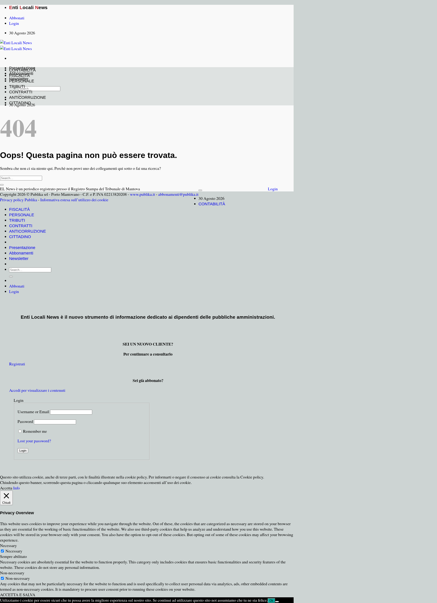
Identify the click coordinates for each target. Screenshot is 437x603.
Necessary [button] (8, 545)
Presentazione (22, 247)
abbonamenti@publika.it (178, 194)
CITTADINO (20, 103)
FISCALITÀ (19, 75)
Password (25, 421)
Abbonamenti (21, 253)
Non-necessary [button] (12, 572)
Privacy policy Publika (18, 199)
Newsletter (18, 258)
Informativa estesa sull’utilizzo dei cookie (74, 199)
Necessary (13, 551)
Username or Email (33, 411)
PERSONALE (21, 81)
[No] (277, 601)
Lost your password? (34, 440)
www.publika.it (142, 194)
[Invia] (2, 185)
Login (273, 188)
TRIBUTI (17, 86)
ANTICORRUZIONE (27, 97)
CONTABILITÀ (22, 70)
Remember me (35, 431)
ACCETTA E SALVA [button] (17, 594)
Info (16, 488)
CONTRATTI (20, 92)
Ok (271, 600)
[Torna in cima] (200, 190)
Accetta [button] (6, 488)
